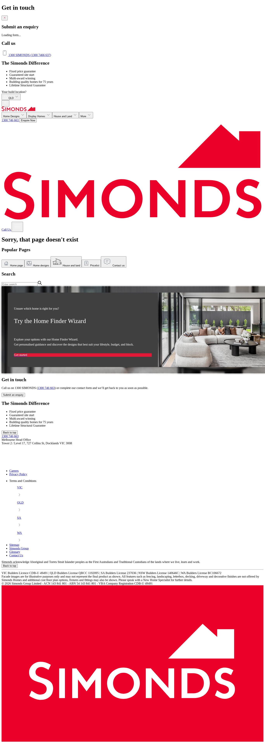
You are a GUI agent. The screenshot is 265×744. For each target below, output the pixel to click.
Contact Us (16, 555)
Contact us (119, 265)
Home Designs (11, 116)
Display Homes (37, 116)
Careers (14, 470)
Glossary (14, 551)
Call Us (7, 229)
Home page (16, 265)
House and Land (63, 116)
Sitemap (14, 545)
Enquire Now (28, 120)
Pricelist (94, 265)
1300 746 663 (10, 120)
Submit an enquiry (13, 394)
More (84, 116)
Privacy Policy (18, 474)
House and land (71, 265)
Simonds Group (19, 548)
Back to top (9, 432)
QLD (11, 98)
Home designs (41, 265)
